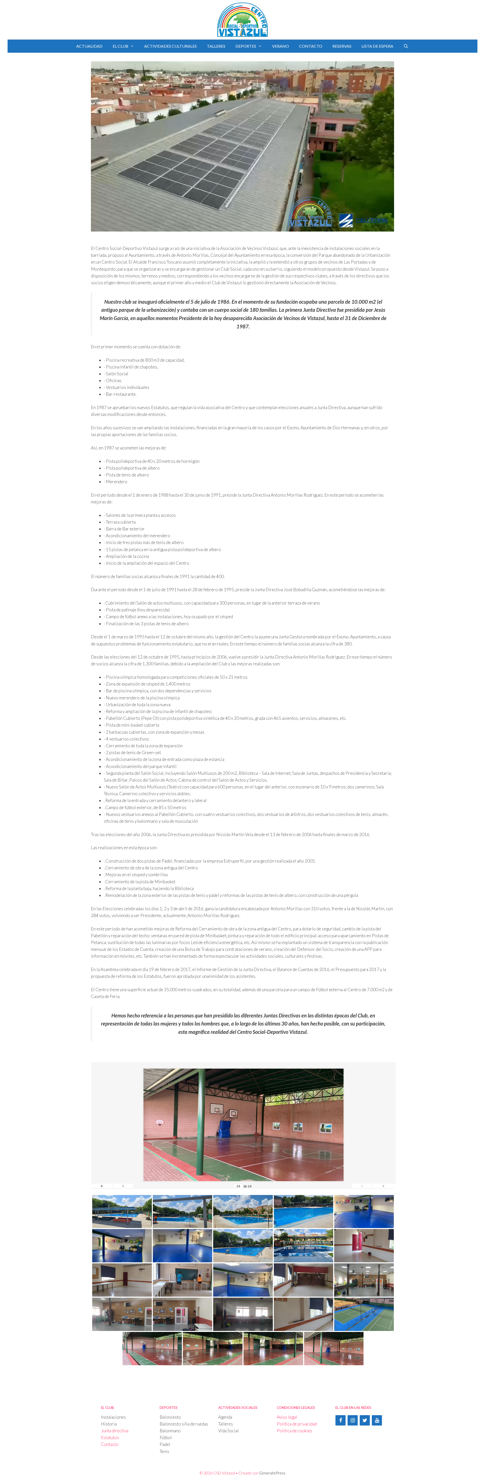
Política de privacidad (297, 1424)
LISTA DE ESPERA (377, 46)
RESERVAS (341, 46)
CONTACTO (310, 46)
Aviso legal (287, 1417)
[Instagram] (353, 1420)
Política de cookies (294, 1430)
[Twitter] (365, 1420)
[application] (242, 146)
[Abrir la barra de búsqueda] (406, 46)
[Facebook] (340, 1420)
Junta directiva (114, 1430)
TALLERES (216, 46)
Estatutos (110, 1437)
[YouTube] (377, 1420)
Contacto (109, 1444)
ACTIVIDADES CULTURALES (170, 46)
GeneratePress (272, 1473)
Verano (280, 46)
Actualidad (89, 46)
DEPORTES (245, 46)
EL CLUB (120, 46)
